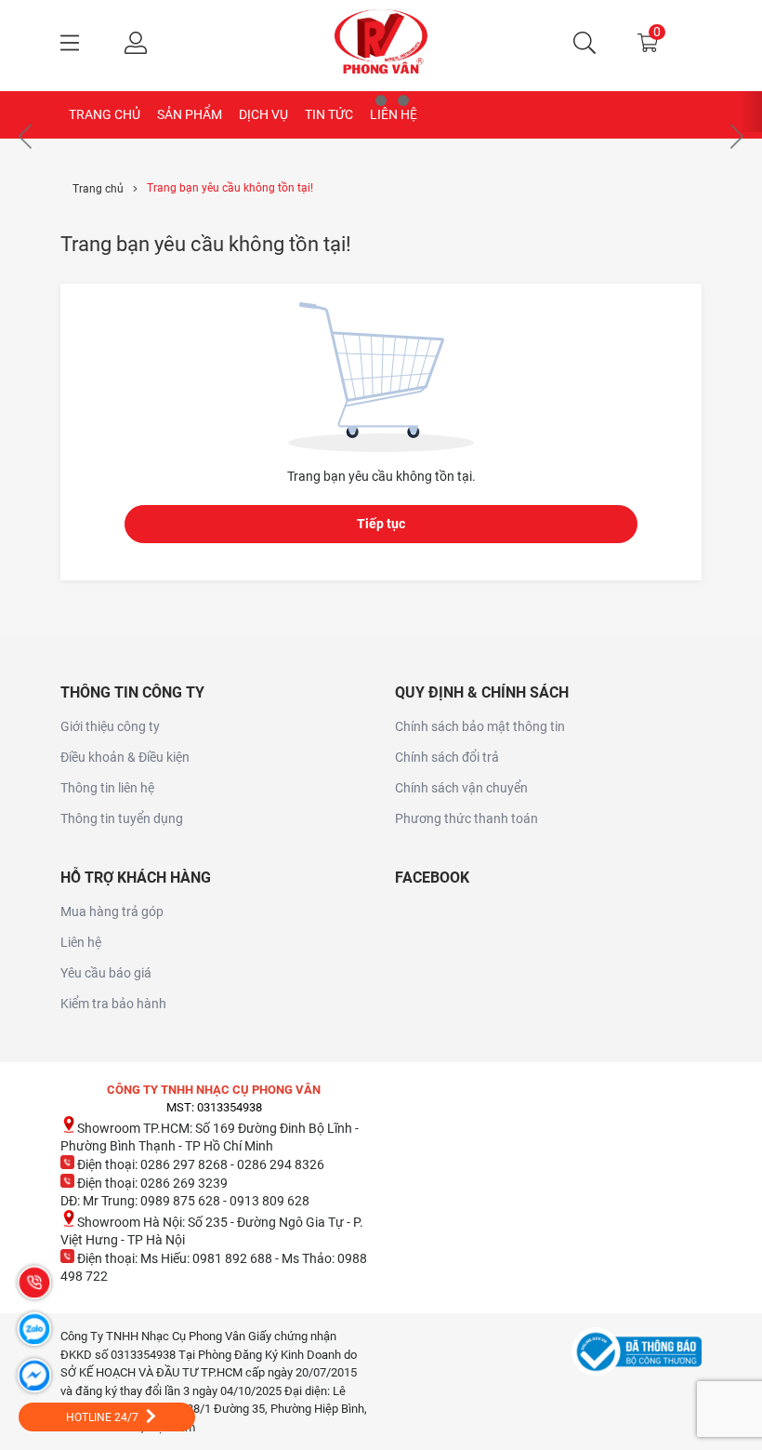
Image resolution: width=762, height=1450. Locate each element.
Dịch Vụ (263, 114)
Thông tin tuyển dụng (121, 818)
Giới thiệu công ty (110, 726)
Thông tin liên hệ (107, 787)
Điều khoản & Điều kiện (125, 757)
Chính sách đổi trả (447, 757)
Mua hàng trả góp (112, 911)
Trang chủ (104, 114)
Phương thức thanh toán (466, 818)
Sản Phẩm (189, 114)
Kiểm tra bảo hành (113, 1003)
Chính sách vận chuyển (461, 787)
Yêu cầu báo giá (105, 972)
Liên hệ (393, 114)
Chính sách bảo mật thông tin (480, 726)
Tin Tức (329, 114)
